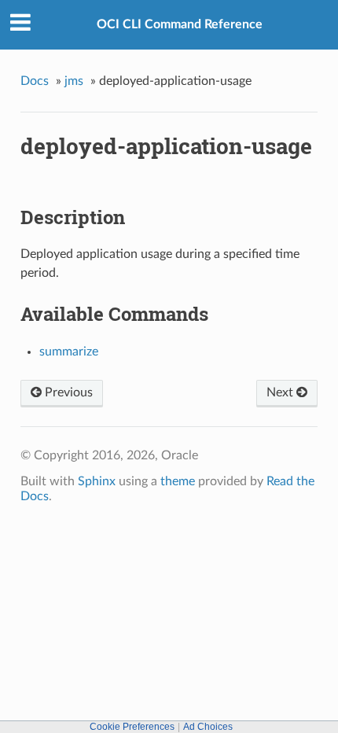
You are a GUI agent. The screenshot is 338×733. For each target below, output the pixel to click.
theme (177, 481)
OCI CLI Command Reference (180, 24)
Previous (67, 392)
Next (281, 392)
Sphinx (97, 481)
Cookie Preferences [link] (132, 726)
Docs (34, 81)
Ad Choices (208, 726)
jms (73, 81)
